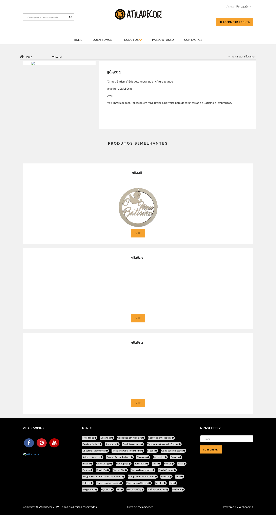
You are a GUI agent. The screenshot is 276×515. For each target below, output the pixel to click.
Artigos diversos (91, 457)
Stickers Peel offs (156, 489)
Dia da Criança (166, 470)
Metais (151, 450)
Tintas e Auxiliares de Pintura (163, 444)
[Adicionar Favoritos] (138, 201)
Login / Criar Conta (236, 21)
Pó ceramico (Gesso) (137, 482)
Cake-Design (103, 463)
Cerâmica (105, 437)
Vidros (168, 463)
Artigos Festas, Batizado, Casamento (102, 476)
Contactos (193, 39)
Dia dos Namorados (142, 470)
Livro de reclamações (140, 507)
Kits (172, 482)
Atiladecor (46, 507)
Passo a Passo (163, 39)
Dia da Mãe (119, 470)
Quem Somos (102, 39)
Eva (119, 489)
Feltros (86, 482)
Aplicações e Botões (172, 450)
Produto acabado (132, 444)
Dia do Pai (101, 470)
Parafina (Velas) (91, 444)
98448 (137, 173)
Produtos (130, 39)
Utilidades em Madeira (129, 437)
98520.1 (114, 72)
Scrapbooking (134, 489)
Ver (138, 233)
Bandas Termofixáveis (118, 457)
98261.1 (137, 258)
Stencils (165, 476)
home (78, 39)
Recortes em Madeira (160, 437)
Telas (155, 463)
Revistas (177, 489)
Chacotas (142, 457)
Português (242, 6)
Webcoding (245, 507)
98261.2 (137, 342)
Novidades (88, 437)
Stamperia (111, 444)
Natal (181, 463)
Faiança (175, 457)
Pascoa (86, 470)
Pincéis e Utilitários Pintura (126, 450)
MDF (178, 476)
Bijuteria (106, 489)
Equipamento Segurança (141, 476)
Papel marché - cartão (108, 482)
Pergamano (88, 489)
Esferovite (140, 463)
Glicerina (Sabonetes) (94, 450)
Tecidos (159, 482)
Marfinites (159, 457)
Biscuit (86, 463)
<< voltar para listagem (242, 56)
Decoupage (122, 463)
